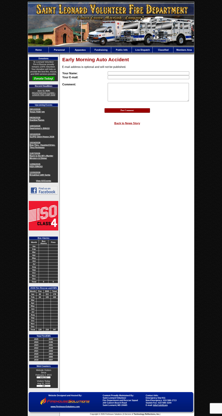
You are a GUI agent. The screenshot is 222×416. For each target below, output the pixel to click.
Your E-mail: (70, 77)
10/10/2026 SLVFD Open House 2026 (42, 135)
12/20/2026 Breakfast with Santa (40, 173)
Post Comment (127, 110)
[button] (59, 49)
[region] (111, 50)
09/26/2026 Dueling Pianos (37, 118)
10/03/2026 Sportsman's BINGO (40, 127)
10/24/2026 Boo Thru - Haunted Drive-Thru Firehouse (42, 145)
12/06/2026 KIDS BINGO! (36, 165)
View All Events (43, 181)
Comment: (69, 84)
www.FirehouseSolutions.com (65, 406)
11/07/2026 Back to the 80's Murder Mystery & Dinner (41, 155)
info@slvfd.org (160, 405)
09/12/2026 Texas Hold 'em (37, 110)
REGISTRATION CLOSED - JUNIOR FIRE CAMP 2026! (44, 94)
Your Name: (70, 73)
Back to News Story (127, 123)
